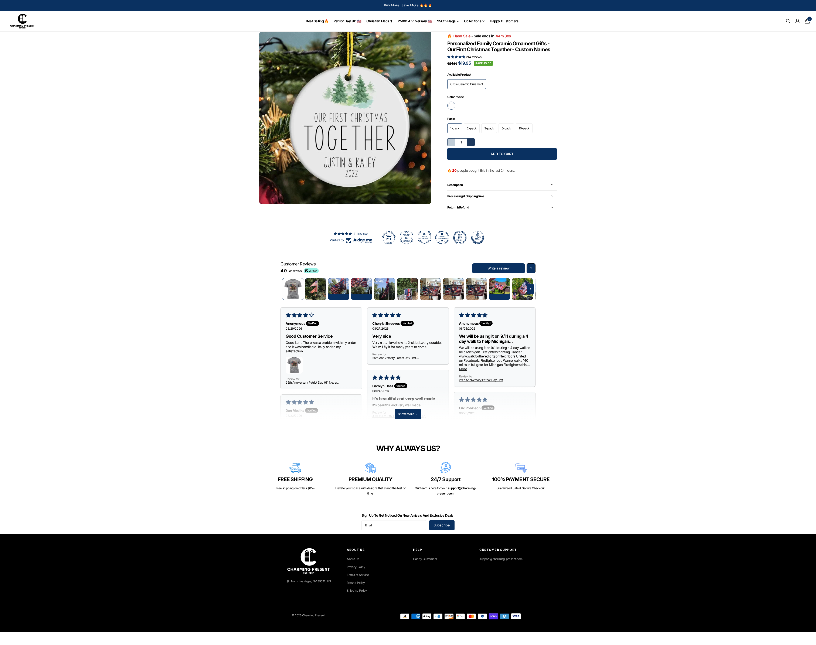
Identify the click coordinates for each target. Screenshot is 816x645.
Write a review (498, 268)
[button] (456, 57)
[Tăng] (471, 142)
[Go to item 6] (407, 289)
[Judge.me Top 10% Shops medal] (477, 237)
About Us (353, 559)
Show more (406, 414)
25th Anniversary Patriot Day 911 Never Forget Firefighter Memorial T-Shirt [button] (311, 382)
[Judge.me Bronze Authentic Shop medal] (424, 237)
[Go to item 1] (292, 289)
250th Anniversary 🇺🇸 (415, 21)
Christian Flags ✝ (379, 21)
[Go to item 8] (453, 289)
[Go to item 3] (338, 289)
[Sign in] (797, 21)
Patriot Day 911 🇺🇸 (347, 21)
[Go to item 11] (522, 289)
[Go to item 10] (499, 289)
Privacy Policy (356, 567)
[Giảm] (451, 142)
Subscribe (442, 525)
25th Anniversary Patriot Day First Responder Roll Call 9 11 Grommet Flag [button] (397, 358)
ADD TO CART (502, 154)
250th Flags (446, 21)
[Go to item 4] (361, 289)
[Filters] (531, 268)
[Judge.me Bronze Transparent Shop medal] (442, 237)
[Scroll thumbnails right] (530, 289)
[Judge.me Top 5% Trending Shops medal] (460, 237)
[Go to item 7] (430, 289)
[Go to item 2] (315, 289)
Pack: (451, 118)
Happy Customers (504, 21)
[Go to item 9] (476, 289)
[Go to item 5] (384, 289)
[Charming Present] (308, 561)
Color (455, 97)
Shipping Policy (357, 590)
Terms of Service (358, 575)
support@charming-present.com (500, 559)
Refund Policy (356, 582)
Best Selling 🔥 (317, 21)
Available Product (459, 74)
